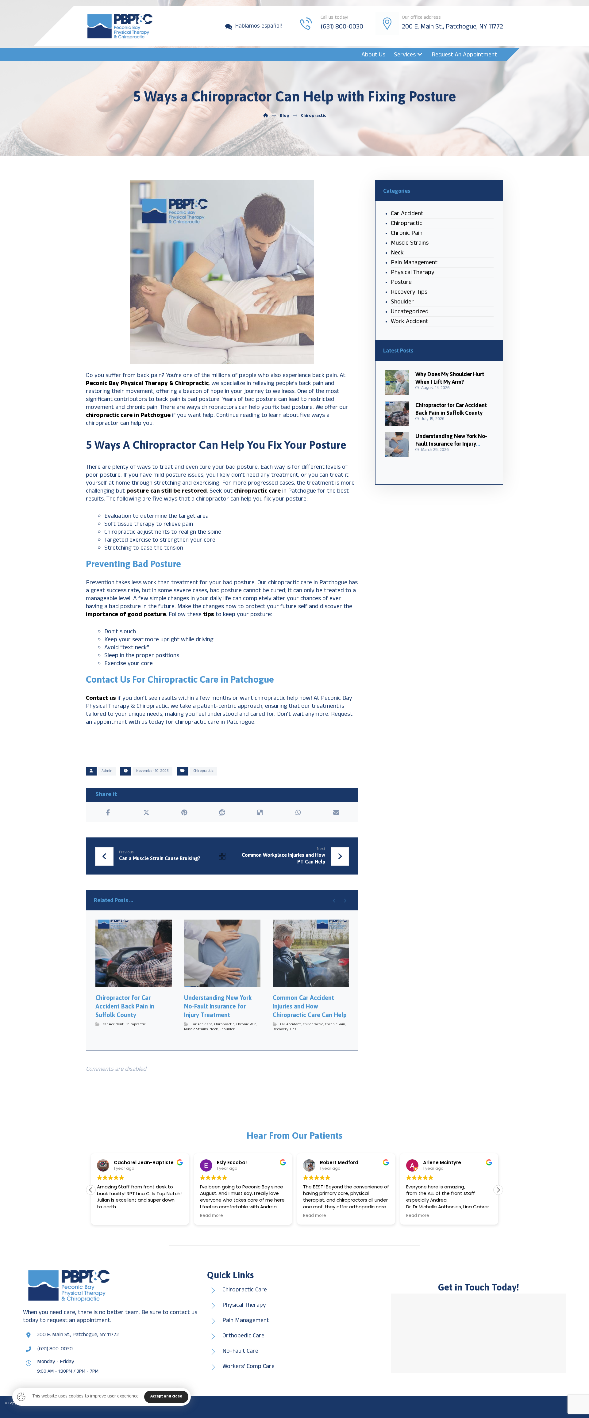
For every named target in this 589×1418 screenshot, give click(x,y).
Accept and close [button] (166, 1396)
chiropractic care (257, 491)
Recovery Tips (284, 1030)
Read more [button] (108, 1215)
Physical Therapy (412, 273)
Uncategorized (410, 312)
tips (208, 615)
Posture (401, 283)
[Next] (345, 900)
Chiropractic (203, 771)
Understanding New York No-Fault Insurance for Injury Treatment (451, 444)
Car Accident (113, 1025)
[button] (108, 812)
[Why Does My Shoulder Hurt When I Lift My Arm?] (397, 382)
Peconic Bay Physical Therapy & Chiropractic (147, 384)
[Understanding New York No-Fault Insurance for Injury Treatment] (397, 444)
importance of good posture (126, 615)
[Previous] (334, 900)
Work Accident (409, 322)
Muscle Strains (196, 1030)
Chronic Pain (246, 1025)
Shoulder (227, 1030)
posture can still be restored (166, 491)
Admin (107, 771)
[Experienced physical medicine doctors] (120, 26)
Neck (214, 1030)
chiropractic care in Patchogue (128, 416)
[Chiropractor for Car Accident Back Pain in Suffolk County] (397, 413)
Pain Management (414, 263)
